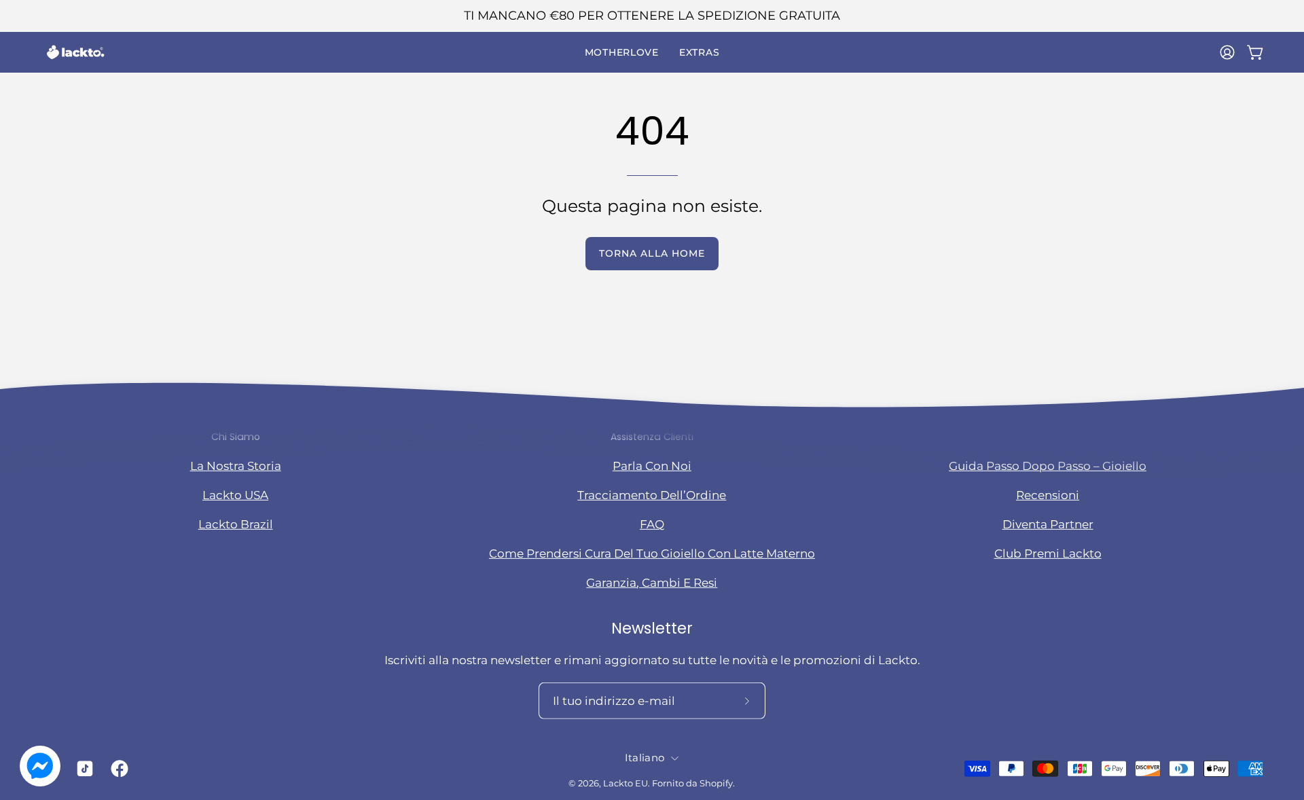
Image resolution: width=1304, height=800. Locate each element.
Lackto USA (235, 494)
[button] (622, 52)
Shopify (716, 783)
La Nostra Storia (235, 465)
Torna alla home (652, 253)
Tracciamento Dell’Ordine (651, 494)
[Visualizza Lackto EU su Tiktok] (83, 769)
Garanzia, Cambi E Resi (651, 582)
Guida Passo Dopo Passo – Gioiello (1047, 465)
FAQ (652, 524)
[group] (652, 16)
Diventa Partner (1047, 524)
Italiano (644, 758)
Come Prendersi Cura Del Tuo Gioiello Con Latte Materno (652, 553)
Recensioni (1047, 494)
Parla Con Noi (652, 465)
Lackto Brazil (235, 524)
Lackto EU (625, 783)
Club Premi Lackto (1048, 553)
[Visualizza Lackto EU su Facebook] (117, 769)
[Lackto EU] (75, 52)
